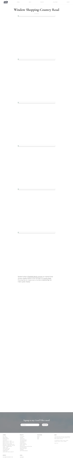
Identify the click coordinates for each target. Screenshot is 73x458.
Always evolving (6, 438)
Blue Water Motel (23, 447)
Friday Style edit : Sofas (7, 443)
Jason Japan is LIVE (6, 448)
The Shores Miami (6, 449)
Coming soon (5, 450)
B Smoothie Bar (23, 443)
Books (38, 436)
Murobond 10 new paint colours (9, 445)
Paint (38, 437)
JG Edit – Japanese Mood (7, 446)
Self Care (4, 436)
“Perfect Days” (5, 447)
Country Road (47, 278)
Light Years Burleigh (24, 450)
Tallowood (22, 436)
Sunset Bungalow (23, 444)
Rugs (38, 438)
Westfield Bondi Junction (35, 276)
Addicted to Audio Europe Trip (8, 444)
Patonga (21, 437)
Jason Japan (22, 438)
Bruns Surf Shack (23, 448)
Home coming (5, 437)
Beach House (22, 445)
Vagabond (22, 449)
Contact (4, 455)
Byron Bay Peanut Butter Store (26, 446)
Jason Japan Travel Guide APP (8, 451)
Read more (56, 443)
